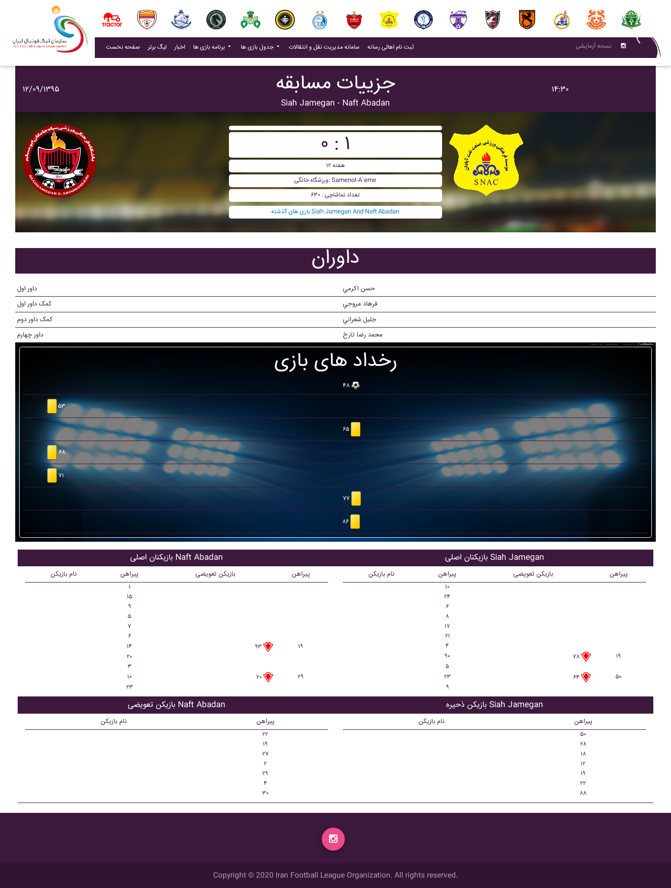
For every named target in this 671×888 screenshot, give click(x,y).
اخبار (181, 47)
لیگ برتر (157, 47)
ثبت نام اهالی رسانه (392, 47)
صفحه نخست (123, 47)
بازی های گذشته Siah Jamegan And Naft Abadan (335, 212)
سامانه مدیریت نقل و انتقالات (326, 47)
